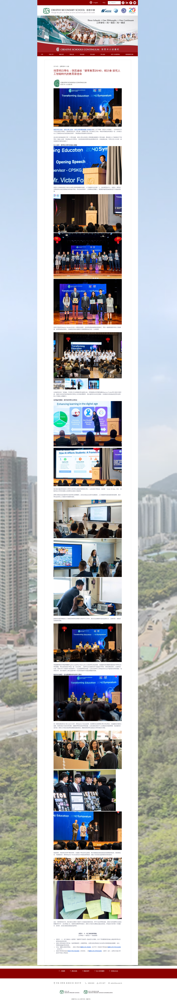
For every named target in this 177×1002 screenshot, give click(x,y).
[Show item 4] (93, 383)
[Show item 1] (59, 383)
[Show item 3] (82, 383)
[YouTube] (134, 2)
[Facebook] (130, 2)
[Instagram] (123, 2)
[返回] (40, 34)
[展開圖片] (88, 213)
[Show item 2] (70, 383)
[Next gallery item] (120, 355)
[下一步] (135, 34)
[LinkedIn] (126, 2)
